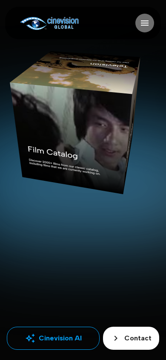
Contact (131, 338)
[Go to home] (49, 23)
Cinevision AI (53, 338)
